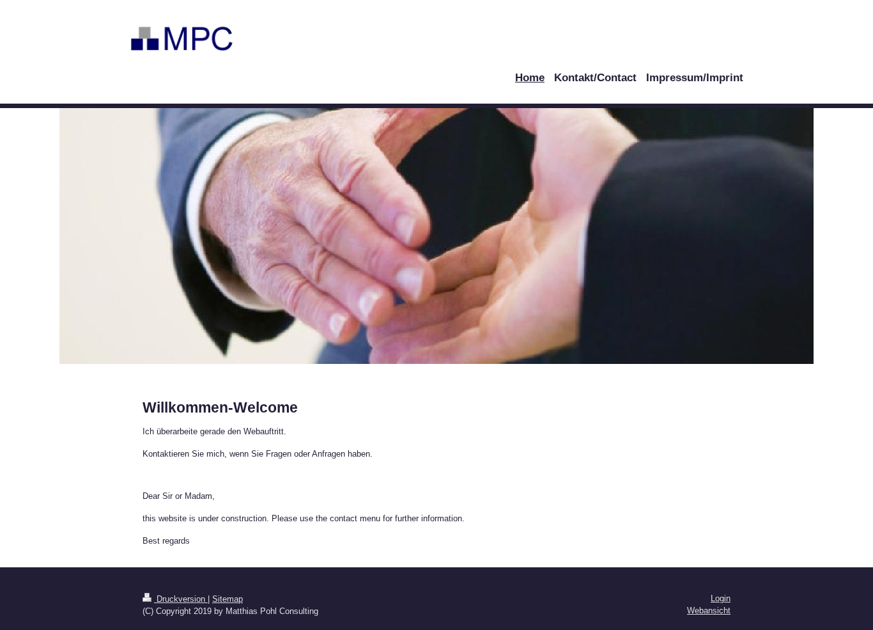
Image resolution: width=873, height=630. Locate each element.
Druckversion (181, 599)
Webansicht (708, 610)
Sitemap (227, 599)
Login (720, 598)
